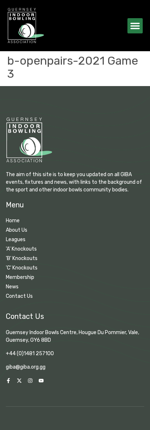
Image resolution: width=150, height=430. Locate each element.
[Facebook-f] (8, 380)
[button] (135, 25)
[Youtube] (41, 380)
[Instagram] (30, 380)
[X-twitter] (19, 380)
